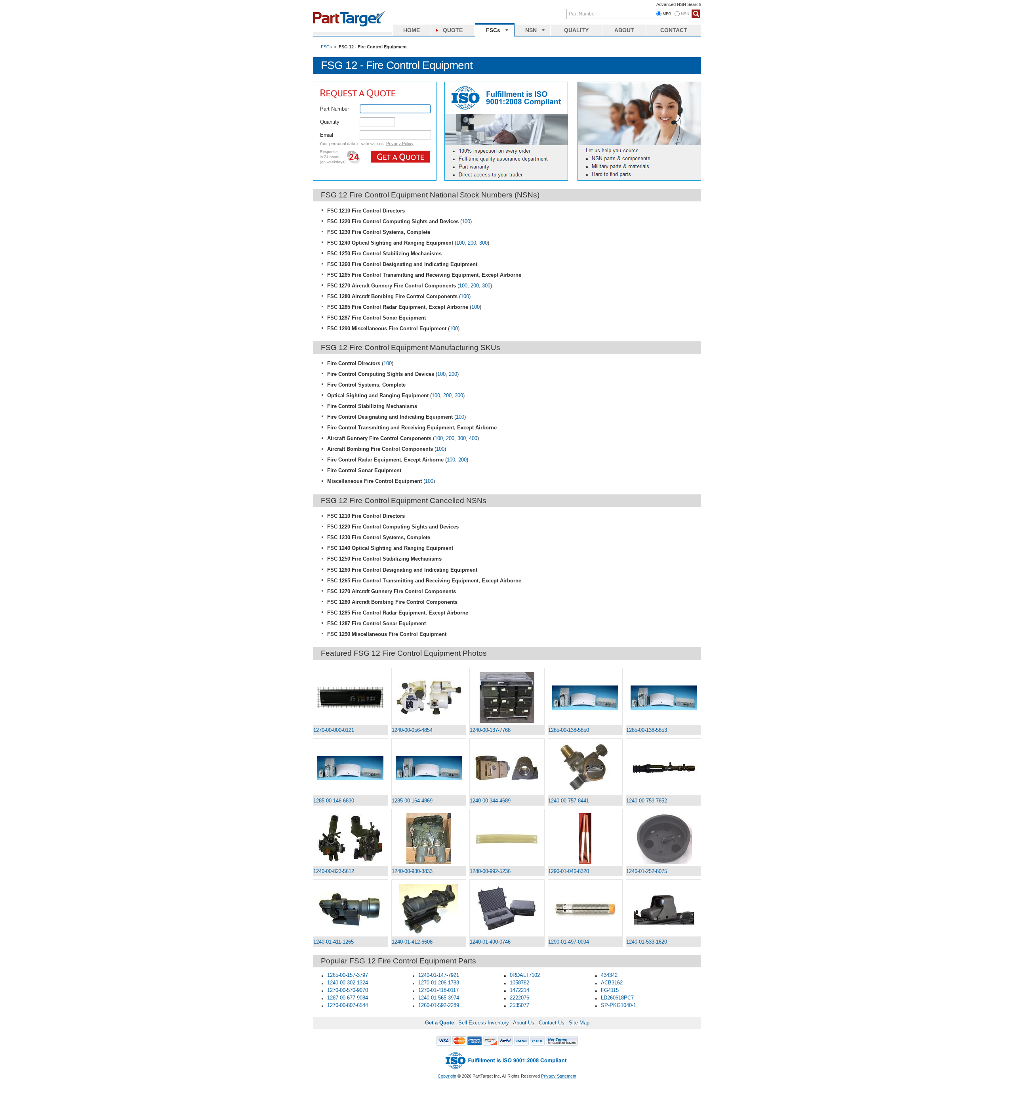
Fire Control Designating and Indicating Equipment (390, 417)
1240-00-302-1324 (347, 983)
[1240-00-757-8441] (585, 768)
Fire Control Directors (353, 363)
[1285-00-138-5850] (585, 697)
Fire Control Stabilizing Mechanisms (372, 406)
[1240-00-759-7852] (663, 768)
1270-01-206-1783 (438, 983)
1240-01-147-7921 (438, 975)
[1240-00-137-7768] (507, 697)
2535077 (519, 1005)
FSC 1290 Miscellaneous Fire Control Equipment (386, 328)
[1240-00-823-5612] (350, 838)
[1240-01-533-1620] (663, 909)
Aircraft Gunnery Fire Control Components (379, 438)
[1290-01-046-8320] (585, 838)
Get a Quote (439, 1023)
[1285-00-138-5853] (663, 697)
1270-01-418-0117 (438, 990)
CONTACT (673, 30)
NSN (531, 30)
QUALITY (576, 30)
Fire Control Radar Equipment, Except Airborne (385, 460)
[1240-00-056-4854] (429, 697)
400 (473, 438)
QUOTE (453, 30)
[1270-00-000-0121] (350, 697)
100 (466, 221)
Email (326, 135)
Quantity (329, 122)
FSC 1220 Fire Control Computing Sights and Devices (393, 221)
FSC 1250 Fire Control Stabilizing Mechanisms (384, 254)
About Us (523, 1023)
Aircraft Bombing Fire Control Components (380, 449)
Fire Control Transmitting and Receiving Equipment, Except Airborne (412, 428)
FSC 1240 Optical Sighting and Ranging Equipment (390, 243)
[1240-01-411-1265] (350, 909)
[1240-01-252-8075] (663, 838)
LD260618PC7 (617, 998)
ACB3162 (612, 983)
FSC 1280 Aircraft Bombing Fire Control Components (392, 296)
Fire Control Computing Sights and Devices (380, 374)
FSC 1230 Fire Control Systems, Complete (378, 232)
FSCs (493, 30)
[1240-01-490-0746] (507, 909)
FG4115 (610, 990)
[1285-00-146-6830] (350, 768)
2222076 (519, 998)
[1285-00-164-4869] (429, 768)
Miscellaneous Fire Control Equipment (374, 481)
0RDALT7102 (525, 975)
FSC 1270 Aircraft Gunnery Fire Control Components (391, 286)
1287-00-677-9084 (347, 998)
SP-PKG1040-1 (618, 1005)
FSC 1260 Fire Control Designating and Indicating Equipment (402, 264)
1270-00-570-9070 (347, 990)
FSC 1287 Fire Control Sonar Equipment (376, 318)
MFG (667, 13)
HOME (411, 30)
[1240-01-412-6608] (429, 909)
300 (483, 243)
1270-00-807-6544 (347, 1005)
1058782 (519, 983)
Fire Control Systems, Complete (366, 385)
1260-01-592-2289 (438, 1005)
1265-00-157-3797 (347, 975)
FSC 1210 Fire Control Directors (366, 211)
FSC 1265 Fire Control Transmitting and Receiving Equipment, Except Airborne (424, 275)
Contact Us (551, 1023)
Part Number (334, 109)
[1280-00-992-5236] (507, 838)
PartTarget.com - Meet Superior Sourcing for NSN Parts (352, 18)
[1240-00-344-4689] (507, 767)
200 (472, 243)
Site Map (579, 1023)
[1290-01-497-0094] (585, 909)
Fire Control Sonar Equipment (364, 470)
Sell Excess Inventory (483, 1023)
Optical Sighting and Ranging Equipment (378, 395)
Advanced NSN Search (678, 4)
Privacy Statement (558, 1076)
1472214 (519, 990)
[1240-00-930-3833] (429, 838)
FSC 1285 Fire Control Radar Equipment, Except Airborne (397, 307)
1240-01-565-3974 (438, 998)
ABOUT (624, 30)
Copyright (447, 1076)
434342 (609, 975)
